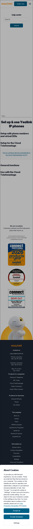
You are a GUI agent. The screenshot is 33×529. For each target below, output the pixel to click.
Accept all (16, 511)
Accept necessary (16, 517)
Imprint (24, 506)
